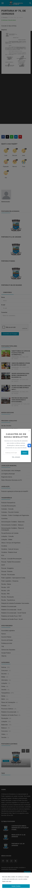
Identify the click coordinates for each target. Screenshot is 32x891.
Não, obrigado (16, 457)
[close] (29, 430)
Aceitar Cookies (16, 886)
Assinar (25, 452)
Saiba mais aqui (6, 881)
